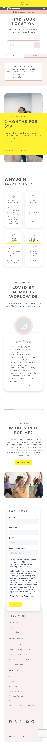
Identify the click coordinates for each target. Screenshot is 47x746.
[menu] (3, 8)
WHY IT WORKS (23, 462)
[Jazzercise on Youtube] (27, 721)
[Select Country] (44, 8)
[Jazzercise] (15, 8)
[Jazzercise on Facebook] (10, 721)
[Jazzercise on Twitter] (16, 721)
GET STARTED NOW (13, 150)
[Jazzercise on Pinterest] (32, 721)
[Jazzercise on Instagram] (21, 721)
